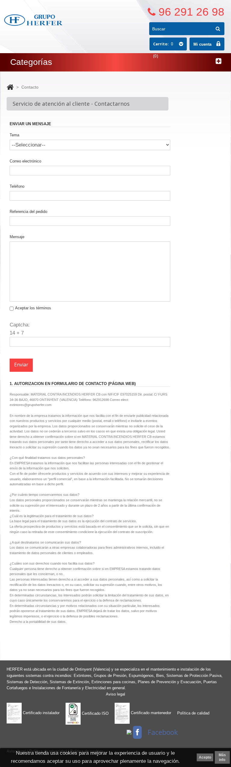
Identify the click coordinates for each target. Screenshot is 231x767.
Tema (14, 135)
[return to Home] (10, 87)
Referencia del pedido (28, 211)
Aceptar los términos (33, 308)
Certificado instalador (41, 713)
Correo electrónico (25, 161)
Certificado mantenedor (150, 713)
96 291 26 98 (191, 12)
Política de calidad (193, 713)
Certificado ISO (95, 713)
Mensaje (17, 237)
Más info (222, 757)
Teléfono (17, 186)
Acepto (205, 757)
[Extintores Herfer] (34, 20)
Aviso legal (115, 694)
